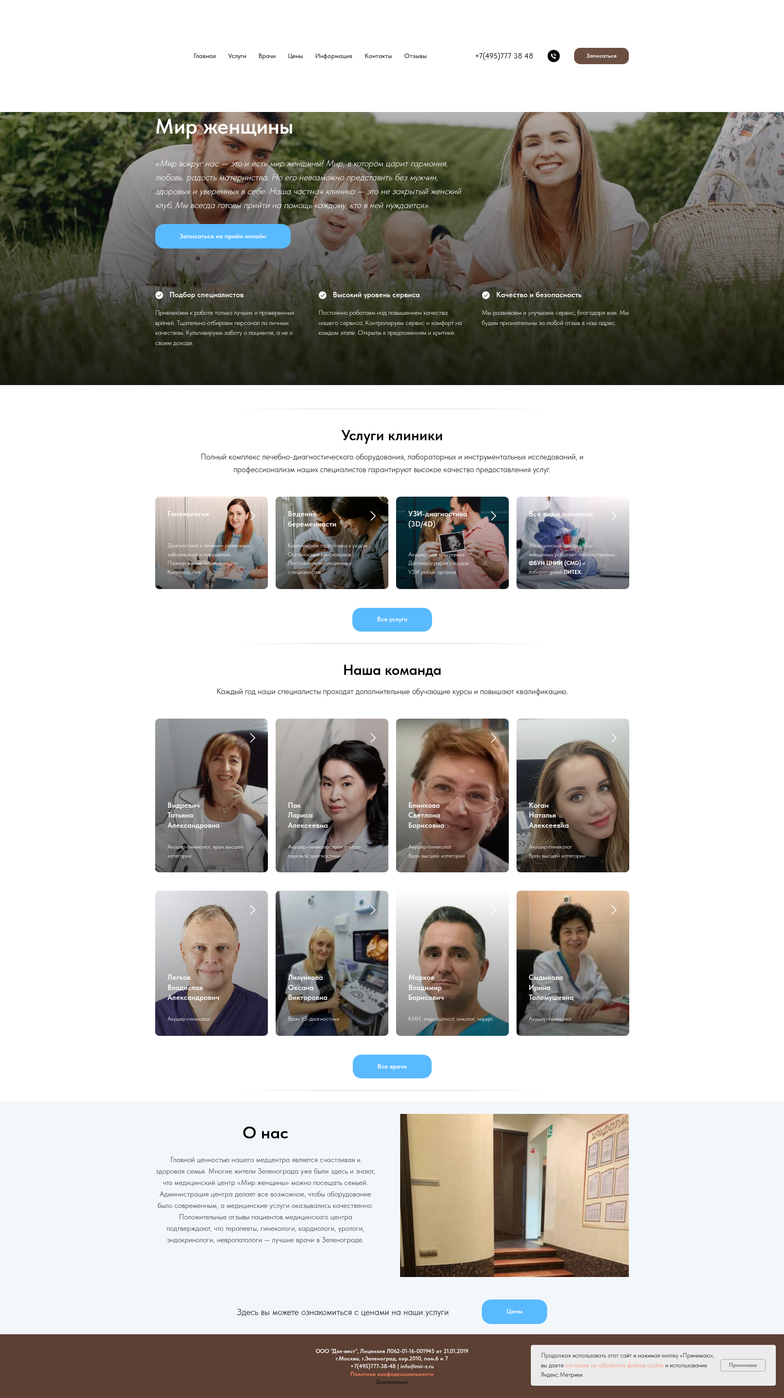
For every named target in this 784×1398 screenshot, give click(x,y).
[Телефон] (554, 56)
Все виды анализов (561, 513)
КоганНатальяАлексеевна (549, 815)
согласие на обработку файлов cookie (615, 1365)
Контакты (378, 56)
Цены (295, 56)
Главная (205, 56)
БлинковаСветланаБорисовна (426, 815)
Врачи (267, 56)
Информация (333, 56)
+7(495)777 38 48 (504, 56)
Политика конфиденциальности (392, 1374)
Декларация (392, 1381)
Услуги (237, 56)
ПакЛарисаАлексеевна (308, 815)
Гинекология (188, 513)
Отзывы (415, 56)
